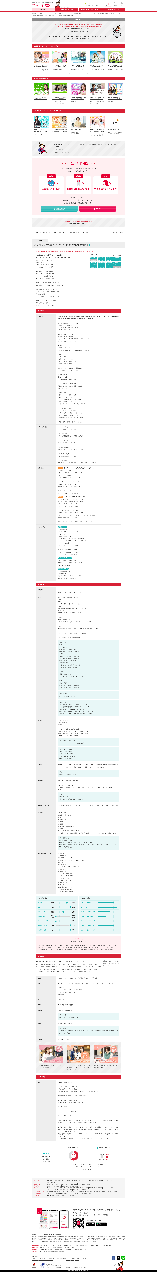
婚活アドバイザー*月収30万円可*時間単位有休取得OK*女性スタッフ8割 (97, 66)
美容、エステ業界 (67, 1189)
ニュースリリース (73, 1258)
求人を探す (43, 9)
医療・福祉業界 (98, 1188)
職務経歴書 (55, 1251)
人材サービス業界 (67, 1188)
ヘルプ (76, 5)
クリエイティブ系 (107, 1180)
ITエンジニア (98, 1245)
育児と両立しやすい (64, 1191)
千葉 (54, 1247)
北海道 (88, 1184)
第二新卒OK (50, 1191)
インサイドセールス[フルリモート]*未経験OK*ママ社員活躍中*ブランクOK (41, 66)
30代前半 (67, 1195)
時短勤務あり (116, 1191)
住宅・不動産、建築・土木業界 (80, 1188)
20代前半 (58, 1195)
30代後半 (72, 1195)
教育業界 (84, 1189)
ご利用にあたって (35, 1258)
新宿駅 (48, 1186)
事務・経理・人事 (76, 1245)
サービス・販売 (59, 1245)
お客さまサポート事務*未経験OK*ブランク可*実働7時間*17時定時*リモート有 (97, 98)
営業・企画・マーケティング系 (65, 1180)
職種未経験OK (82, 1191)
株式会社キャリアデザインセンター (46, 1260)
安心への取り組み (43, 1258)
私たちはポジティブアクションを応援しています (76, 1267)
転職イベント (47, 1251)
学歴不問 (98, 1191)
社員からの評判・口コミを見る (63, 152)
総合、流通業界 (77, 1189)
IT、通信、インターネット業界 (54, 1188)
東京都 (48, 1184)
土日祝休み (104, 1191)
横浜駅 (63, 1186)
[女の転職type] (35, 1260)
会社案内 (68, 1260)
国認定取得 (83, 1249)
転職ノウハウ (35, 1251)
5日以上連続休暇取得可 (85, 1193)
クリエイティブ (67, 1245)
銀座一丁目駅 (75, 1186)
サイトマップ (82, 5)
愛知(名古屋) (63, 1247)
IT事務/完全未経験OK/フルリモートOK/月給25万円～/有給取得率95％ (78, 98)
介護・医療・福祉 (107, 1245)
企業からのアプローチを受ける (90, 9)
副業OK (52, 1249)
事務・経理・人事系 (52, 1180)
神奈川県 (58, 1184)
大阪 (58, 1247)
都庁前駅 (68, 1186)
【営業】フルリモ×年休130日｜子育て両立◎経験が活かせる (78, 66)
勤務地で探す (35, 1247)
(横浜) (47, 1247)
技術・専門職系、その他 (53, 1182)
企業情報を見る (59, 149)
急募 (62, 1193)
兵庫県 (79, 1184)
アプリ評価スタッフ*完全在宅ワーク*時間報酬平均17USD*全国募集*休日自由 (59, 98)
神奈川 (44, 1247)
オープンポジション (76, 129)
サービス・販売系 (78, 1180)
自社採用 (77, 1260)
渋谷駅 (53, 1186)
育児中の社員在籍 (74, 1193)
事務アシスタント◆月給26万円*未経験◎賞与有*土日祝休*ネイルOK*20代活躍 (97, 130)
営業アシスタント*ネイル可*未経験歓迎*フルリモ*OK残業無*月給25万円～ (41, 130)
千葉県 (66, 1184)
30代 (62, 1195)
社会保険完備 (50, 1193)
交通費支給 (57, 1193)
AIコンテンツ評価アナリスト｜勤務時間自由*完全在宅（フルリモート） (41, 98)
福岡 (68, 1247)
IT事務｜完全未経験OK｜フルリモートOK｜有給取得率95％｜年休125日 (115, 98)
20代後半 (52, 1195)
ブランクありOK (74, 1191)
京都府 (83, 1184)
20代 (48, 1195)
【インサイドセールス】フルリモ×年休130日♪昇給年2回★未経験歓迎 (59, 66)
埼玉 (51, 1247)
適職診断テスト (62, 1251)
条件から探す (35, 1249)
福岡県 (75, 1184)
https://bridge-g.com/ (64, 1039)
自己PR (41, 1251)
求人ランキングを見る (67, 9)
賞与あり (66, 1193)
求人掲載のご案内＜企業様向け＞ (93, 5)
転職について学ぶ (113, 9)
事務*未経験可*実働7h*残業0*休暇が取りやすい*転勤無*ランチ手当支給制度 (59, 130)
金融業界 (91, 1188)
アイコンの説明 (117, 255)
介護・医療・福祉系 (97, 1180)
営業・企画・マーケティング (47, 1245)
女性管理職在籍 (91, 1191)
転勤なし (56, 1191)
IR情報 (72, 1260)
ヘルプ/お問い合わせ (81, 1258)
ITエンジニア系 (87, 1180)
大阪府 (53, 1184)
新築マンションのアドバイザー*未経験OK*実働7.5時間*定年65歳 (115, 66)
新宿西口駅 (58, 1186)
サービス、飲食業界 (108, 1188)
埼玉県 (62, 1184)
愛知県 (71, 1184)
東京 (41, 1247)
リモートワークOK (44, 1249)
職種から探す (35, 1245)
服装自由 (110, 1191)
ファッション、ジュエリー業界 (54, 1189)
